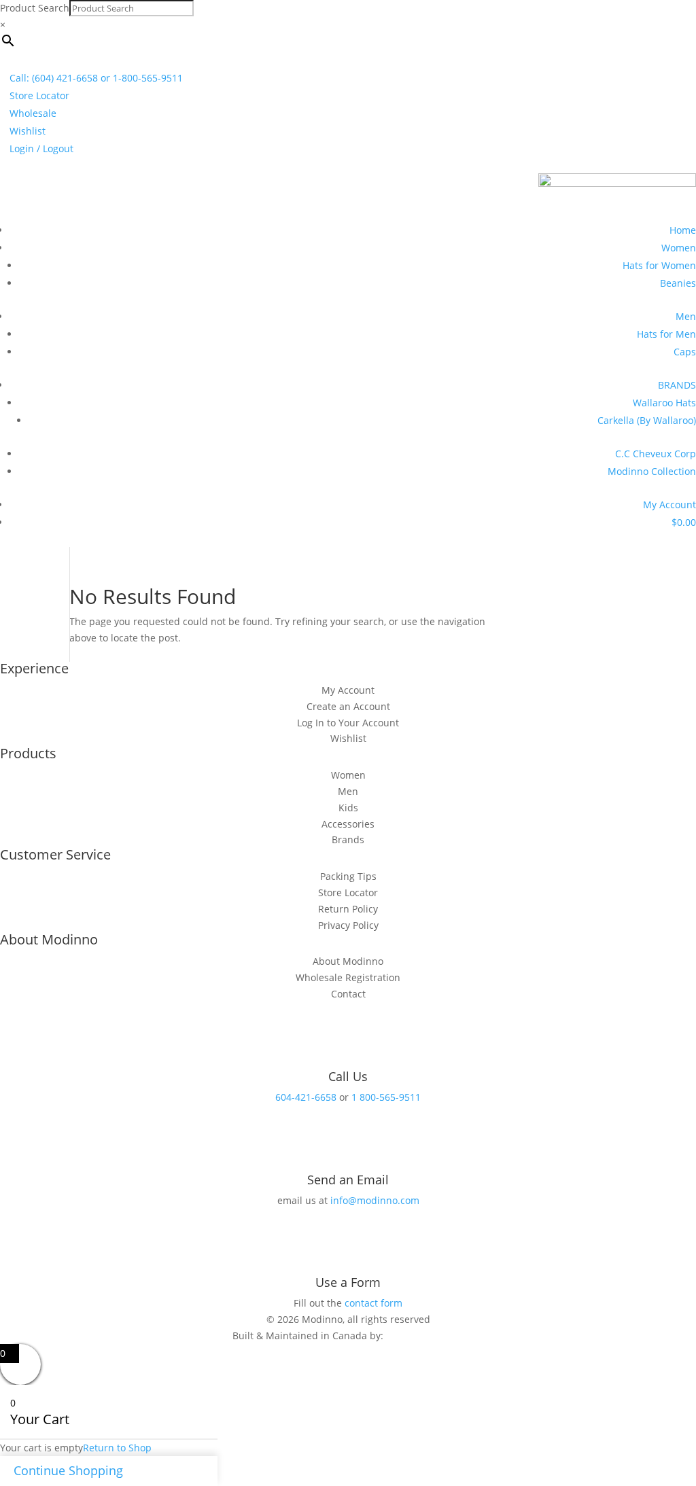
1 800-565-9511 (386, 1097)
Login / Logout (41, 148)
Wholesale (33, 113)
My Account (669, 504)
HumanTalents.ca (425, 1335)
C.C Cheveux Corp (655, 453)
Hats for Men (666, 334)
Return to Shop (117, 1447)
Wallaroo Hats (664, 402)
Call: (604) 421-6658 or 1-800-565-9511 (96, 77)
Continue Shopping (68, 1470)
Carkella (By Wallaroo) (646, 420)
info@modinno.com (374, 1200)
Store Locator (39, 95)
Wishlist (28, 130)
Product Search (34, 7)
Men (686, 316)
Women (678, 247)
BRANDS (677, 384)
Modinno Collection (652, 471)
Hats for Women (659, 265)
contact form (373, 1302)
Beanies (678, 283)
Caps (685, 351)
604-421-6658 (305, 1097)
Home (682, 230)
